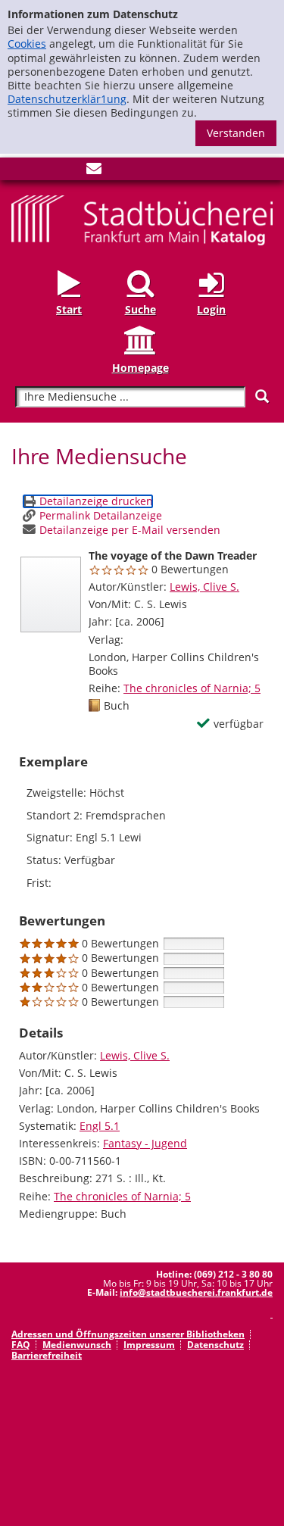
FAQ (20, 1344)
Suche (140, 309)
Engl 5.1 (100, 1126)
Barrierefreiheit (46, 1355)
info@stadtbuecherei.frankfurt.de (196, 1292)
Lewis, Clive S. (204, 586)
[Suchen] (262, 396)
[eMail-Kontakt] (93, 171)
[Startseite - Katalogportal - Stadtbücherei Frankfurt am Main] (142, 219)
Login (211, 309)
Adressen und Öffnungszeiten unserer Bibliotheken (128, 1334)
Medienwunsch (76, 1344)
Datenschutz (215, 1344)
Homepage (140, 367)
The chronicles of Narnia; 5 (192, 688)
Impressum (149, 1344)
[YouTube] (68, 171)
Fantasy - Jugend (145, 1143)
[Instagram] (43, 171)
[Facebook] (19, 171)
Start (69, 309)
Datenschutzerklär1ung (67, 99)
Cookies (27, 43)
